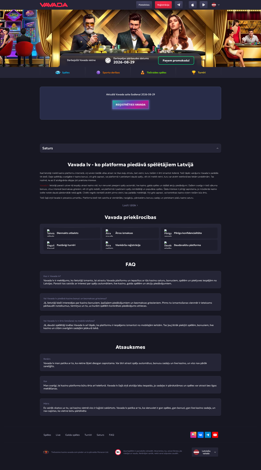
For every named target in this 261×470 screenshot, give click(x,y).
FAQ (111, 434)
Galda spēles (72, 434)
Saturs (100, 434)
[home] (54, 5)
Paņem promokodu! (176, 60)
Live (58, 434)
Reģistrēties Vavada (130, 104)
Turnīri (88, 434)
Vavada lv (44, 185)
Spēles (47, 434)
